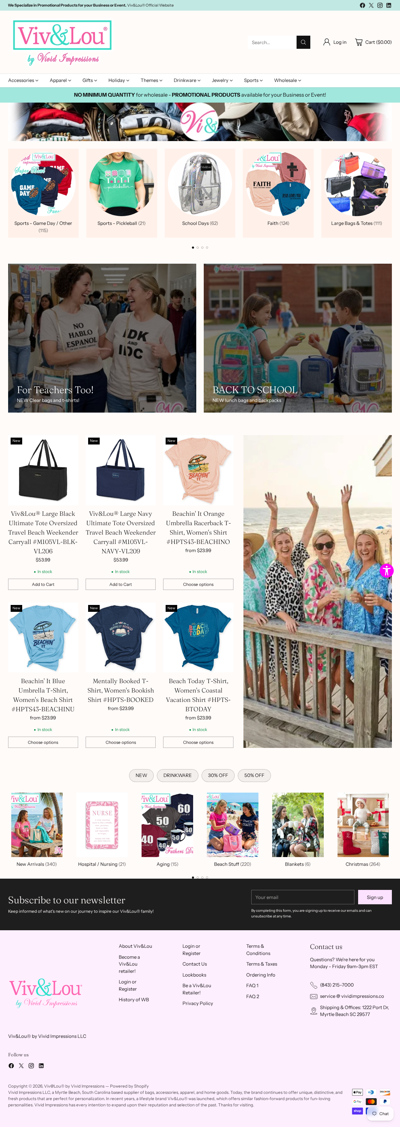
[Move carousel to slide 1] (193, 247)
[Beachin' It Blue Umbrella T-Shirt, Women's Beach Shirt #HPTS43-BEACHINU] (43, 637)
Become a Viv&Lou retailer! (129, 964)
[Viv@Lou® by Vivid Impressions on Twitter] (371, 6)
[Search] (303, 42)
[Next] (390, 193)
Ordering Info (260, 975)
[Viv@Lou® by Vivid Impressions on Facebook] (362, 6)
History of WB (134, 1000)
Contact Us (194, 964)
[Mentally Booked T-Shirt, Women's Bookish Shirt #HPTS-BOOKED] (121, 637)
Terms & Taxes (261, 964)
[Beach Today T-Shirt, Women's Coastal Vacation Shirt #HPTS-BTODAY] (198, 637)
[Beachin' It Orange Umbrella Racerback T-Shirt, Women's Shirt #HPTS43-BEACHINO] (198, 470)
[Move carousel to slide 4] (207, 247)
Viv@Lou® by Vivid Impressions (74, 1086)
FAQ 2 (252, 996)
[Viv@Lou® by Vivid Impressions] (63, 42)
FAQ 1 (252, 985)
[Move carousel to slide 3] (202, 247)
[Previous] (10, 193)
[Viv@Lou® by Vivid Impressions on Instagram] (380, 6)
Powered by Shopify (129, 1086)
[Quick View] (70, 443)
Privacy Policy (197, 1003)
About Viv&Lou (135, 946)
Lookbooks (194, 975)
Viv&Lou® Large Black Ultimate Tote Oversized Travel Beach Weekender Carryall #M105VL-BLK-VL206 (43, 532)
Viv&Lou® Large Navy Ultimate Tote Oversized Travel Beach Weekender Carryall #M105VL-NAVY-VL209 (121, 532)
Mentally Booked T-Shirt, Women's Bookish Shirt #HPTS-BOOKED (121, 690)
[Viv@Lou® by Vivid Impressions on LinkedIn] (389, 6)
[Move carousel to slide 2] (198, 247)
